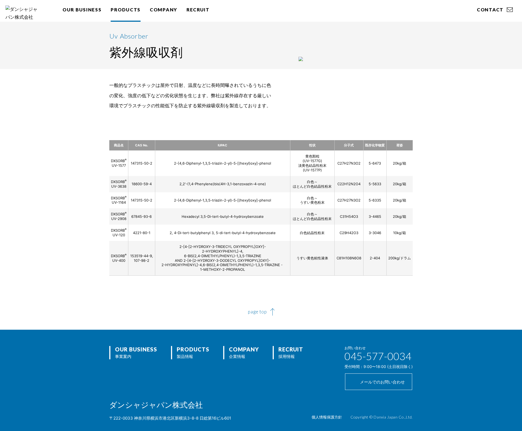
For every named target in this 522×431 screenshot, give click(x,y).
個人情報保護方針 (327, 417)
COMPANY (163, 9)
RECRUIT (198, 9)
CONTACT (490, 9)
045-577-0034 (377, 356)
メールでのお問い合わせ (382, 382)
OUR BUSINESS (82, 9)
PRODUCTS (126, 9)
